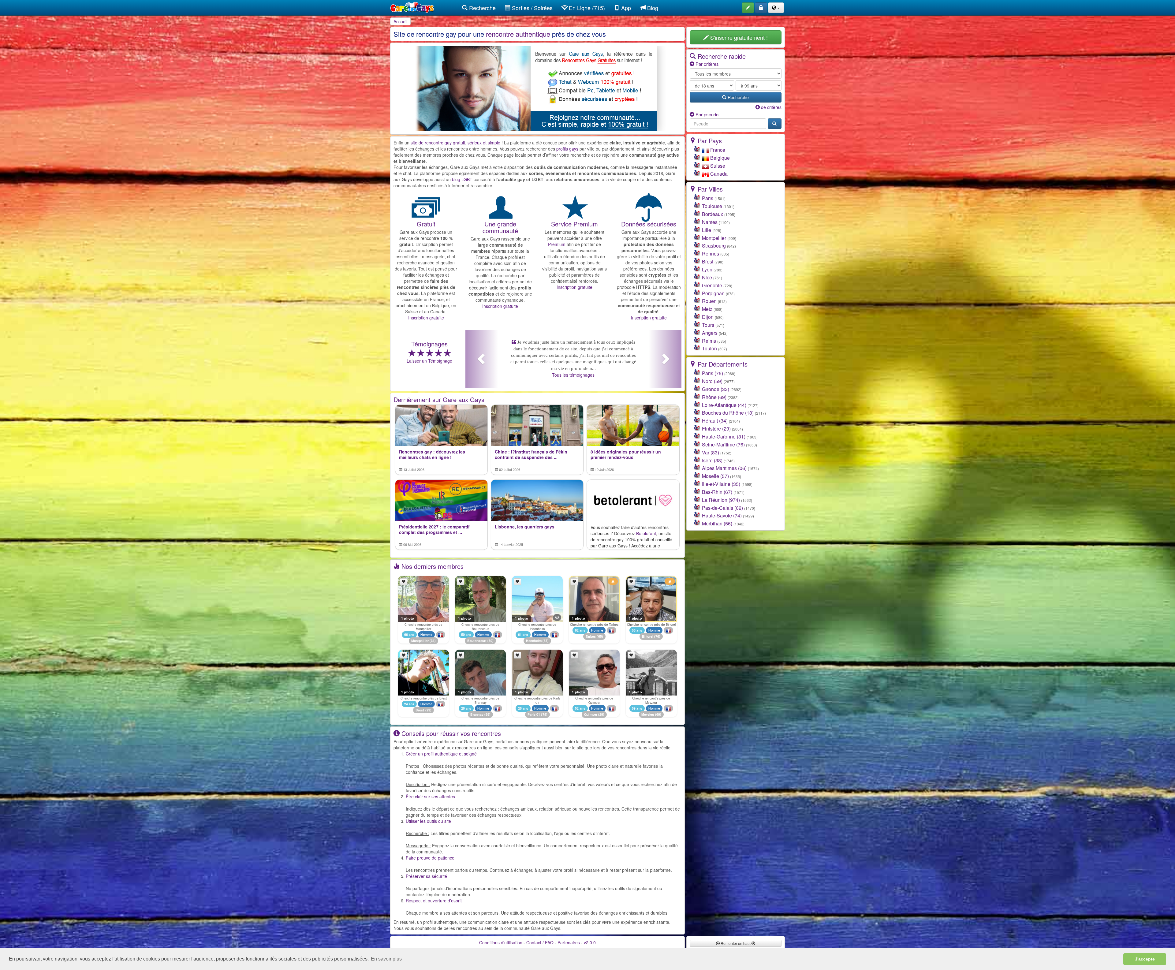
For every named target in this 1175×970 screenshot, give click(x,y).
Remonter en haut (736, 943)
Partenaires (569, 942)
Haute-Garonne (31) (723, 436)
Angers (710, 332)
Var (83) (710, 452)
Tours (708, 324)
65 (600, 636)
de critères (770, 107)
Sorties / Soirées (531, 8)
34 (433, 641)
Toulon (709, 348)
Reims (709, 340)
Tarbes (591, 636)
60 (490, 641)
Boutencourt (477, 641)
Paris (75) (712, 373)
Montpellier (420, 641)
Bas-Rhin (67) (717, 491)
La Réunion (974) (721, 499)
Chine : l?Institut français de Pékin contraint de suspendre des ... (531, 454)
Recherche (482, 8)
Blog (652, 8)
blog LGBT (462, 179)
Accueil (400, 21)
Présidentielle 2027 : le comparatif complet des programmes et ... (434, 529)
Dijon (708, 316)
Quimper (590, 714)
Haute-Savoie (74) (722, 515)
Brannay (476, 714)
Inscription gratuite (426, 318)
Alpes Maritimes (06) (724, 468)
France (717, 149)
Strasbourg (714, 245)
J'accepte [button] (1145, 959)
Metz (707, 308)
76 (657, 636)
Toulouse (712, 206)
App (625, 8)
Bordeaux (712, 214)
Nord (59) (712, 381)
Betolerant (646, 533)
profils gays (567, 149)
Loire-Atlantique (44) (724, 405)
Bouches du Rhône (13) (728, 412)
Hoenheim (534, 641)
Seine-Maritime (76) (723, 444)
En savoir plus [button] (386, 958)
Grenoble (712, 285)
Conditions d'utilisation (500, 942)
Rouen (709, 300)
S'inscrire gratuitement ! (738, 37)
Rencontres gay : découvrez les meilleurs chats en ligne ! (432, 454)
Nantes (710, 222)
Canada (718, 173)
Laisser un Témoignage (429, 361)
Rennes (710, 253)
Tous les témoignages (573, 362)
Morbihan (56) (717, 523)
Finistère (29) (716, 428)
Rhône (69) (714, 397)
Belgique (719, 157)
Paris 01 (534, 714)
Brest (420, 710)
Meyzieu (647, 714)
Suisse (717, 165)
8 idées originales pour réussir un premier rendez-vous (626, 454)
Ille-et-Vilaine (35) (721, 483)
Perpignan (713, 293)
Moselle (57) (715, 475)
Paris (707, 198)
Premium (556, 244)
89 (487, 714)
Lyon (707, 269)
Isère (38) (712, 460)
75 (544, 714)
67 (545, 641)
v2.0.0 (590, 942)
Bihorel (647, 636)
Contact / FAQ (540, 942)
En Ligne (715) (586, 8)
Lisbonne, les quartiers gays (524, 527)
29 (428, 710)
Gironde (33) (715, 389)
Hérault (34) (715, 420)
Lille (706, 229)
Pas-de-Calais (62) (722, 507)
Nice (707, 277)
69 (658, 714)
